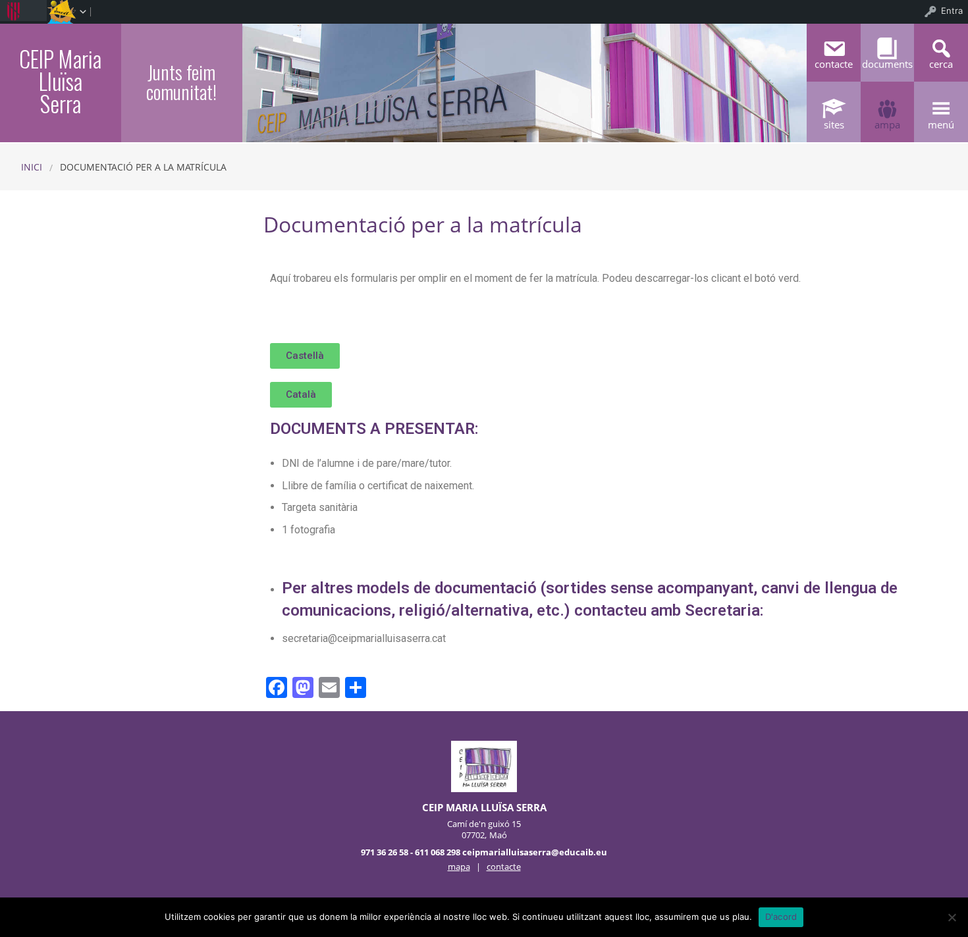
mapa (459, 866)
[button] (305, 356)
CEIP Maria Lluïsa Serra (60, 81)
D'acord (781, 916)
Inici (31, 167)
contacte (504, 866)
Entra (952, 10)
